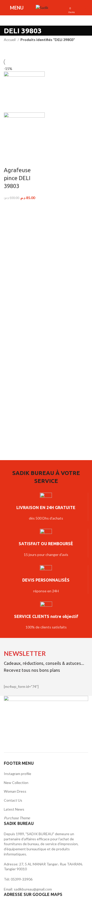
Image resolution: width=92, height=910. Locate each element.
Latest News (14, 809)
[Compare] (10, 159)
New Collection (16, 782)
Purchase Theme (17, 818)
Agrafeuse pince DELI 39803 (17, 178)
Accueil (10, 39)
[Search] (55, 8)
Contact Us (13, 800)
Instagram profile (17, 773)
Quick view (23, 159)
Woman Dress (15, 791)
